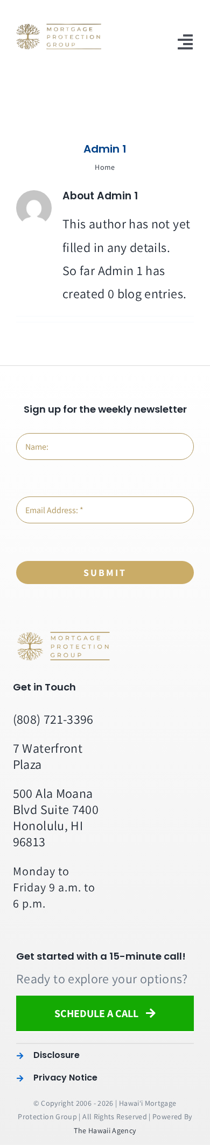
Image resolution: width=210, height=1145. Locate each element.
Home (105, 167)
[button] (105, 1055)
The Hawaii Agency (105, 1130)
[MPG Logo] (64, 636)
